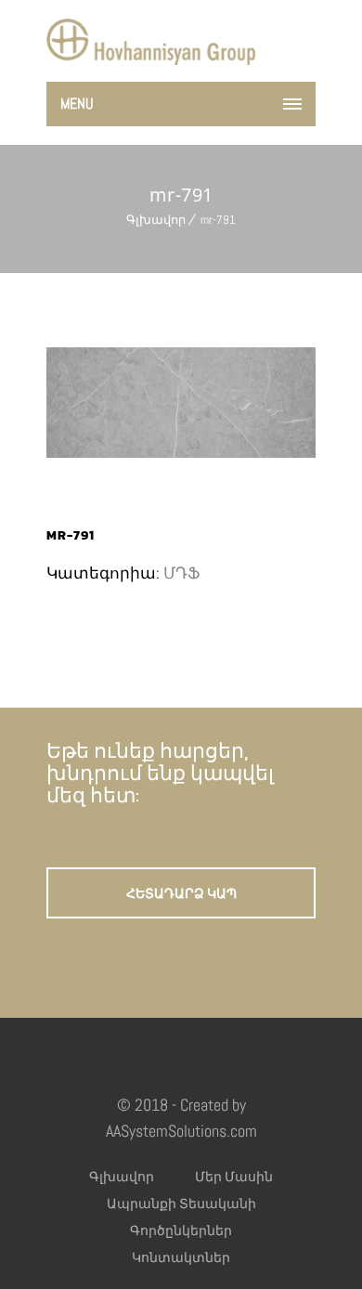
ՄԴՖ (181, 573)
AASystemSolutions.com (181, 1130)
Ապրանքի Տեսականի (181, 1203)
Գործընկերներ (181, 1230)
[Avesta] (150, 42)
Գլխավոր (156, 220)
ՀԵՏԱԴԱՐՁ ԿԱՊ (181, 894)
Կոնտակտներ (181, 1257)
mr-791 (218, 220)
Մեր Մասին (234, 1176)
